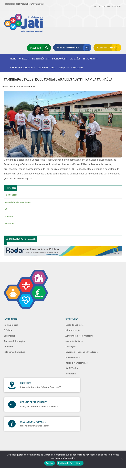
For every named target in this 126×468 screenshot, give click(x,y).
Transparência (40, 58)
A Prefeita (9, 223)
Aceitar (49, 463)
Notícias (97, 7)
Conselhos (77, 67)
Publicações (59, 58)
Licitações (75, 58)
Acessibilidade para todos (18, 201)
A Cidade (23, 58)
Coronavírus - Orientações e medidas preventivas (24, 4)
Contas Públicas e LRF (21, 67)
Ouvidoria (43, 67)
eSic (53, 67)
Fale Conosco (107, 7)
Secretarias (89, 58)
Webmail (118, 7)
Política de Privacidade (70, 463)
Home (13, 58)
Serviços (62, 67)
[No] (122, 459)
